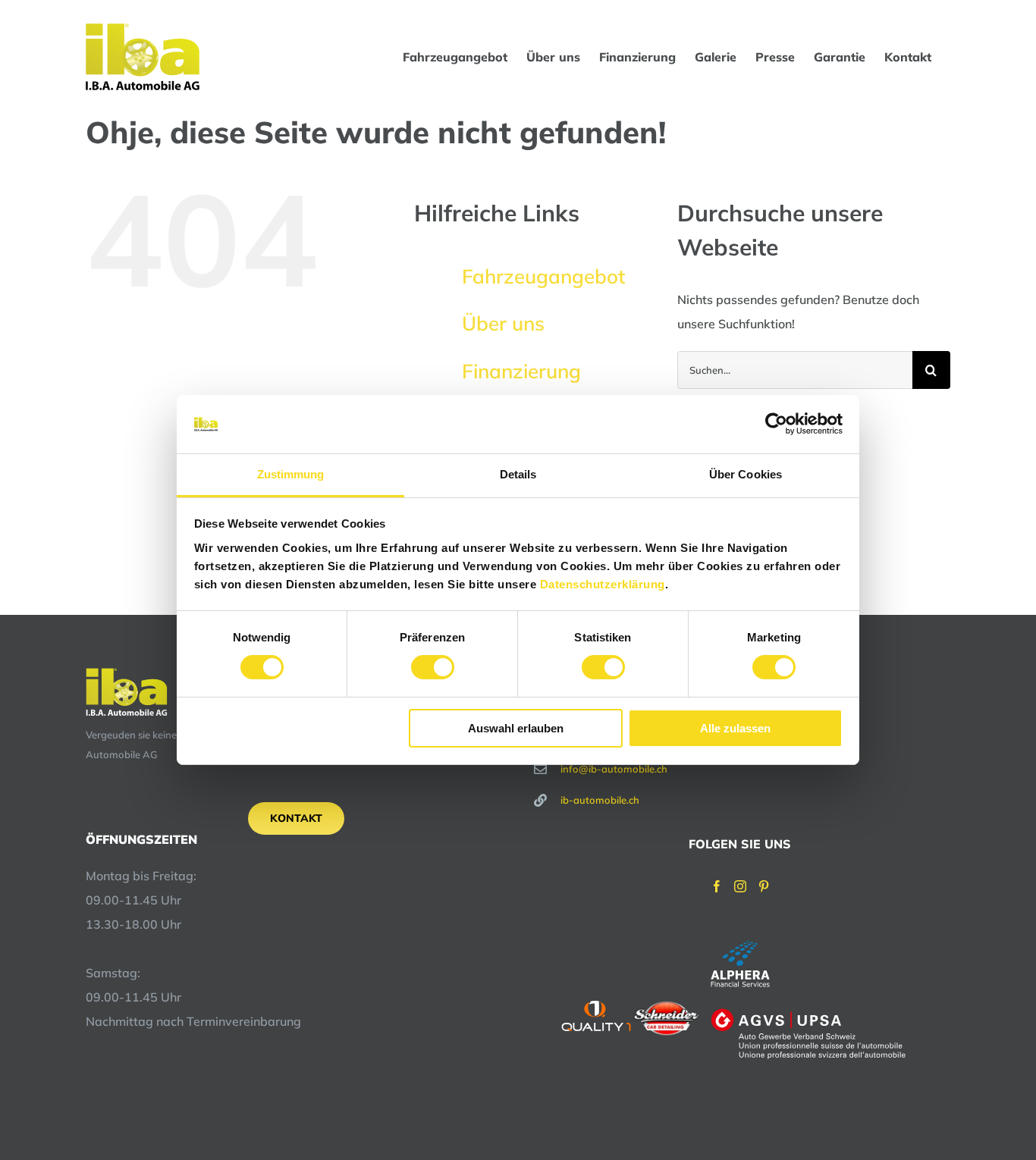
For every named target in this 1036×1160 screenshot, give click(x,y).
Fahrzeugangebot (543, 276)
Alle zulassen (735, 728)
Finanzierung (521, 371)
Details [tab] (518, 474)
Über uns (503, 323)
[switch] (432, 667)
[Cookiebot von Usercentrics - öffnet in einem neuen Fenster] (776, 423)
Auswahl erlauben (516, 728)
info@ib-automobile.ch (613, 769)
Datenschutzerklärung (602, 584)
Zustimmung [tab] (291, 474)
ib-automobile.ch (599, 800)
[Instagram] (740, 886)
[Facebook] (717, 886)
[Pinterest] (764, 886)
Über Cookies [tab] (745, 474)
